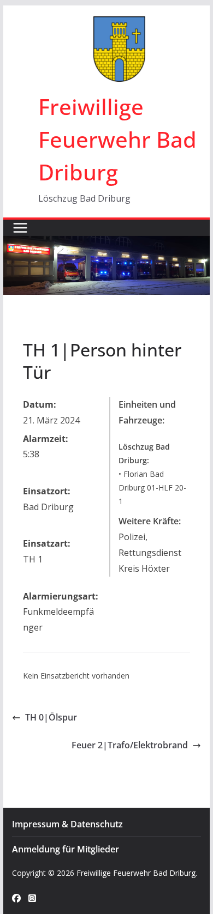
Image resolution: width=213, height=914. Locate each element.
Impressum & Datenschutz (67, 824)
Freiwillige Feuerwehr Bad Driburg (117, 139)
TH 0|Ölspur (51, 717)
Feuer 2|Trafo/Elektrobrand (130, 745)
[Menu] (20, 228)
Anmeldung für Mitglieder (65, 849)
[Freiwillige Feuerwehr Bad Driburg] (106, 244)
